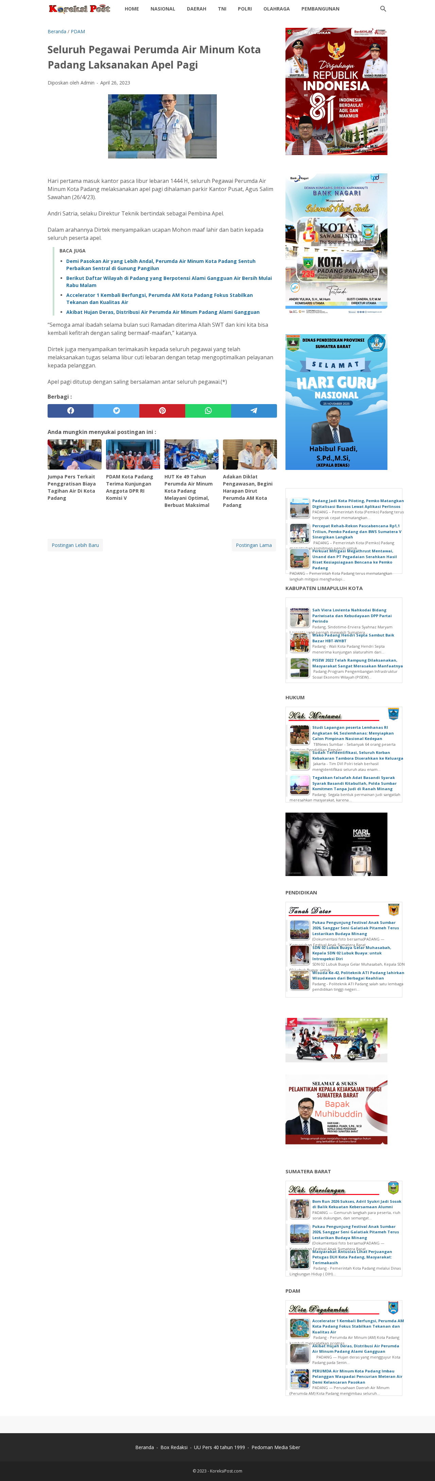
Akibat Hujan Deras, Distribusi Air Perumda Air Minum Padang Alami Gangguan (163, 312)
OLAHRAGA (276, 8)
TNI (222, 8)
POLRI (245, 8)
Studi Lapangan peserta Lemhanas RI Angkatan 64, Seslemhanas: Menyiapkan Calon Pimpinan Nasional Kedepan (353, 733)
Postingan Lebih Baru (75, 545)
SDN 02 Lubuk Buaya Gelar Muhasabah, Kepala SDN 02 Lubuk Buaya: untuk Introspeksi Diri (351, 953)
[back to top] (421, 1466)
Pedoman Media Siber (275, 1447)
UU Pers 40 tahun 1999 (219, 1447)
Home (132, 8)
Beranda (144, 1447)
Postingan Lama (254, 545)
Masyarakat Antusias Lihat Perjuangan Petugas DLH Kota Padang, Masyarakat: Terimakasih (352, 1257)
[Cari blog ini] (383, 9)
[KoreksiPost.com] (80, 9)
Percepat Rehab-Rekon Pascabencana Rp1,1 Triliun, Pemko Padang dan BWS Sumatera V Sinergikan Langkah (356, 531)
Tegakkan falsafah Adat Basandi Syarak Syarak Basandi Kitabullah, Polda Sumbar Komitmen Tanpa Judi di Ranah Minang (354, 783)
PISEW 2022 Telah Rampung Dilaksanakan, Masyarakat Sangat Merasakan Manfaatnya (357, 663)
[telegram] (254, 411)
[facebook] (70, 411)
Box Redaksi (174, 1447)
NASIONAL (163, 8)
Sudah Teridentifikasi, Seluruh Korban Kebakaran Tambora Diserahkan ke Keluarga (357, 755)
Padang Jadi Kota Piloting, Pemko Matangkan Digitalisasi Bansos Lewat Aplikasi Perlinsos (358, 503)
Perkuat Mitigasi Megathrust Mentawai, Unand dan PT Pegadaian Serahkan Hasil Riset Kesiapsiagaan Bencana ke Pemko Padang (354, 559)
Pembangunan (320, 8)
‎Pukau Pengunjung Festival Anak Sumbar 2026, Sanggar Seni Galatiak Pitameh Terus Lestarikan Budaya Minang (355, 928)
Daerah (196, 8)
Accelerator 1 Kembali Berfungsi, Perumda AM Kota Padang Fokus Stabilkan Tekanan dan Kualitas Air (358, 1326)
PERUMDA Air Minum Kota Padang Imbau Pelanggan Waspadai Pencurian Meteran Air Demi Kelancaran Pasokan (357, 1376)
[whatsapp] (208, 411)
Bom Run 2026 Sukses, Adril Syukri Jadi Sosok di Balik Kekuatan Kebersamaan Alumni (356, 1204)
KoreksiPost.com (226, 1471)
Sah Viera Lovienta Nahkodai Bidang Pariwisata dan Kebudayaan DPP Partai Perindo (352, 615)
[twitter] (116, 411)
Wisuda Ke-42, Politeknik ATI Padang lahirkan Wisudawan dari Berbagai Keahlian (358, 975)
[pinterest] (162, 411)
